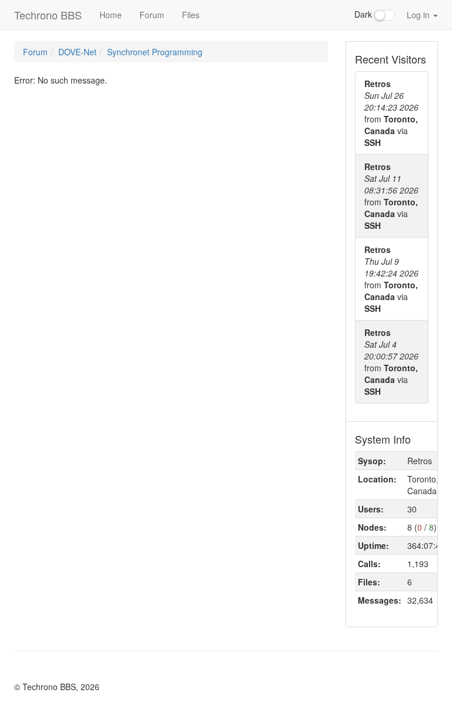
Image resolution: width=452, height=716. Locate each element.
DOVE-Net (77, 52)
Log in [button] (419, 15)
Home (110, 15)
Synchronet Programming (154, 52)
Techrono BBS (48, 14)
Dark (364, 14)
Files (191, 15)
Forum (151, 15)
